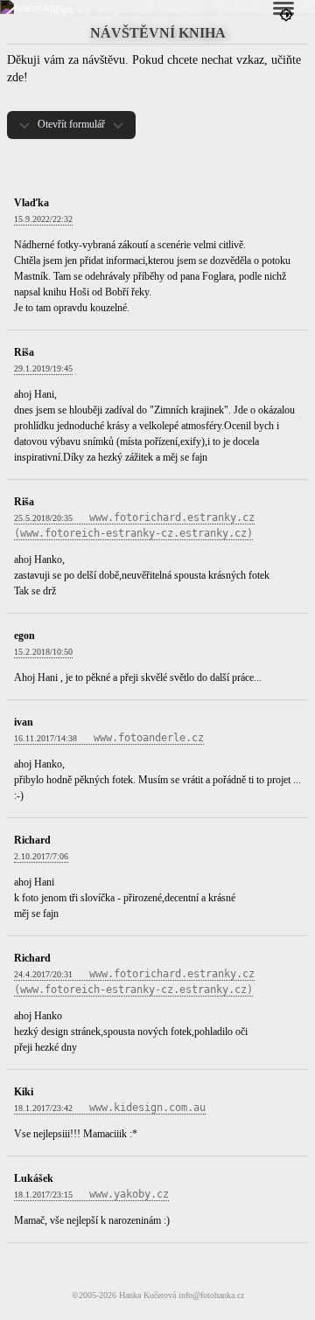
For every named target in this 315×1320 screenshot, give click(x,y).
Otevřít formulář (71, 124)
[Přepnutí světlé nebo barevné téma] (286, 15)
